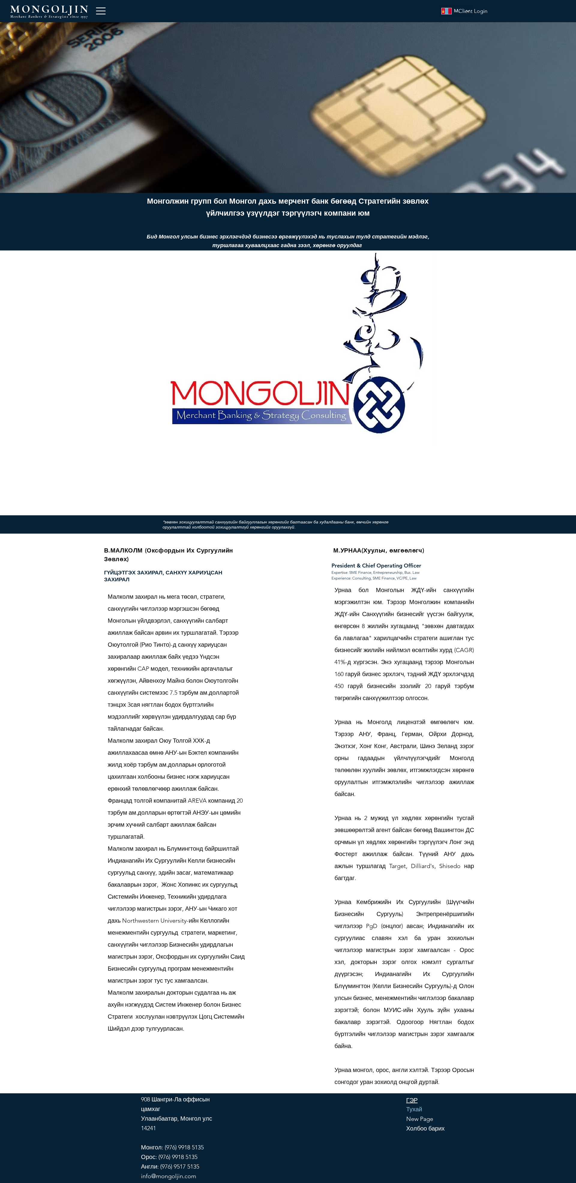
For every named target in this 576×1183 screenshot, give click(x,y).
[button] (101, 10)
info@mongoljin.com (168, 1176)
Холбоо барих (418, 1128)
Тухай (414, 1109)
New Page (418, 1118)
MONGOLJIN (50, 9)
